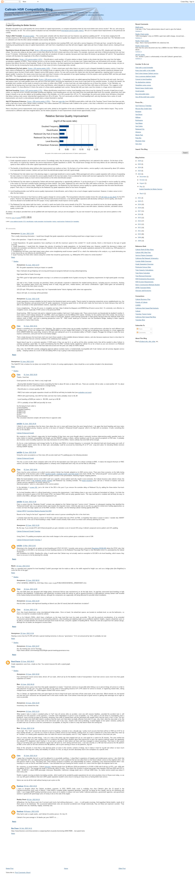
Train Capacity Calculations (144, 270)
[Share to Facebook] (28, 217)
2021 (139, 198)
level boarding (48, 221)
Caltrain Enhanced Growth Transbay (28, 531)
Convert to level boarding (143, 79)
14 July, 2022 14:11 (25, 828)
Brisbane (138, 111)
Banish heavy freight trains (144, 88)
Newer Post (9, 868)
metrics (54, 221)
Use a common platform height (145, 76)
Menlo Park (139, 135)
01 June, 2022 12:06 (27, 233)
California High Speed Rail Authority (147, 308)
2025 (139, 164)
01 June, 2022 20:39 (29, 452)
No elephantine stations (143, 82)
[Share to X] (26, 217)
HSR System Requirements (144, 282)
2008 (139, 241)
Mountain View (140, 141)
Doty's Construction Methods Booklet (147, 285)
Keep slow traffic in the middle (145, 70)
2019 (139, 204)
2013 (139, 224)
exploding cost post (84, 392)
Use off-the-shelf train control (144, 97)
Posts (140, 329)
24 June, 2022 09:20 (27, 684)
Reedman (20, 786)
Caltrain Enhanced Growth (25, 433)
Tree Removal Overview (143, 276)
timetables (76, 221)
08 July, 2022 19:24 (30, 786)
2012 (139, 227)
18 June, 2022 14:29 (32, 601)
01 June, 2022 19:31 (30, 326)
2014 (139, 221)
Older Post (122, 868)
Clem (18, 326)
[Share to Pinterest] (30, 217)
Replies (16, 261)
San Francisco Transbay (143, 106)
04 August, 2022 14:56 (31, 811)
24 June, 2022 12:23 (32, 711)
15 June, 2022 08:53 (32, 580)
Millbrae (137, 117)
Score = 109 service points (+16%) (46, 50)
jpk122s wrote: (140, 54)
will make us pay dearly (109, 197)
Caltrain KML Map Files (143, 252)
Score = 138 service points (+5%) (50, 79)
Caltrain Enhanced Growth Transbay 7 (29, 540)
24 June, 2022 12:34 (27, 728)
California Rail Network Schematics (146, 258)
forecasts (48, 767)
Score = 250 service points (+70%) (38, 101)
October (142, 180)
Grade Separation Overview (144, 264)
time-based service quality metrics (72, 30)
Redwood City (69, 221)
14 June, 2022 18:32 (23, 566)
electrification (30, 221)
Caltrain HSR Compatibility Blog (29, 9)
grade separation (38, 221)
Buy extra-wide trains (142, 94)
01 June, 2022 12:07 (32, 265)
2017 (139, 211)
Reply (13, 257)
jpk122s (19, 424)
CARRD (137, 305)
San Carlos (139, 126)
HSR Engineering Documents (144, 279)
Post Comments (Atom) (22, 872)
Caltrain (137, 311)
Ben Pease (15, 828)
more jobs (61, 101)
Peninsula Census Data (143, 267)
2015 (139, 218)
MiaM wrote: (139, 27)
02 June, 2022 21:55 (32, 525)
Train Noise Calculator (142, 273)
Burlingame (139, 120)
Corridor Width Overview (143, 261)
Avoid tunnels (139, 91)
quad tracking (61, 221)
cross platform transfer (16, 221)
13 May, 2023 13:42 (29, 546)
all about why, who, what (147, 341)
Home (66, 868)
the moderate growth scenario (42, 480)
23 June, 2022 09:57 (27, 661)
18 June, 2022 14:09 (30, 589)
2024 (139, 167)
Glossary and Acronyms (143, 290)
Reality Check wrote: (142, 34)
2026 (139, 161)
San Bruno (138, 114)
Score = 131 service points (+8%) (39, 68)
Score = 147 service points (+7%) (31, 90)
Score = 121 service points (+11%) (31, 59)
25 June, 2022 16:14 (30, 755)
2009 (139, 237)
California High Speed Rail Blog (145, 317)
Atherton (138, 132)
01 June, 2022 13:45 (32, 299)
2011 (139, 231)
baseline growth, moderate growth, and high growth (62, 474)
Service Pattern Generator (143, 255)
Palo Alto (138, 138)
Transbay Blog (140, 320)
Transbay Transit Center (143, 314)
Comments (142, 332)
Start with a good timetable (144, 67)
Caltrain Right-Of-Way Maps (144, 249)
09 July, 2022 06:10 (33, 799)
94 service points (28, 36)
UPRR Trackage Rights (143, 288)
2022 (139, 174)
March (142, 193)
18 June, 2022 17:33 (30, 609)
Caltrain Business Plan (142, 299)
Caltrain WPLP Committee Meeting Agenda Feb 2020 (34, 511)
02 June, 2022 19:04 (30, 469)
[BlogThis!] (24, 217)
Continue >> (138, 31)
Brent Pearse (15, 661)
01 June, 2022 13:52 (27, 361)
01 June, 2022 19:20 (30, 374)
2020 (139, 201)
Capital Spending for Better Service (150, 189)
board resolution (87, 480)
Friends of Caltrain (141, 302)
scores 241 (33, 487)
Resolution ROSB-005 (99, 548)
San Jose (138, 144)
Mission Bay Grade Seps (143, 108)
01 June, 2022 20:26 (29, 424)
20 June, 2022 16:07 (32, 646)
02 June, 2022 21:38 (29, 502)
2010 (139, 234)
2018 (139, 208)
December (143, 176)
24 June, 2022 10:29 (32, 703)
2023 (139, 171)
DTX (24, 221)
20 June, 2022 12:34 (27, 633)
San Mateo (139, 123)
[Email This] (22, 217)
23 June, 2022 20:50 (32, 674)
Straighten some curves (143, 85)
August (142, 183)
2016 (139, 214)
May (141, 186)
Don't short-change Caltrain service (146, 73)
